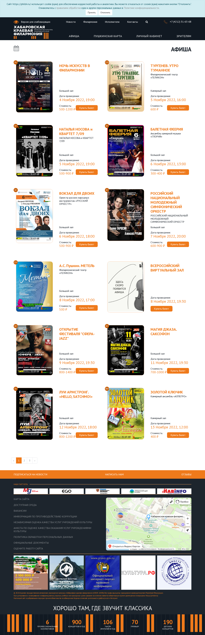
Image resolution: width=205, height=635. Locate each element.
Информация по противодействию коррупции (45, 516)
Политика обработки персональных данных (43, 537)
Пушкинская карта (108, 36)
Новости (71, 21)
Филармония (90, 21)
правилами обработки (68, 7)
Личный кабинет (149, 36)
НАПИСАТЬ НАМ (114, 474)
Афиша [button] (74, 36)
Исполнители (112, 21)
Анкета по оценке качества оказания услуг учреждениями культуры (52, 530)
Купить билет (86, 107)
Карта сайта (21, 499)
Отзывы (186, 474)
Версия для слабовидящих (35, 21)
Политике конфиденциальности (141, 7)
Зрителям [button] (183, 36)
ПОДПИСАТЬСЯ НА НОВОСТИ (30, 474)
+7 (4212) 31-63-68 (180, 21)
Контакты (132, 21)
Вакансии (20, 510)
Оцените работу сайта (28, 548)
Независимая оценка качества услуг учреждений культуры (53, 522)
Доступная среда (25, 505)
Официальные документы (31, 542)
